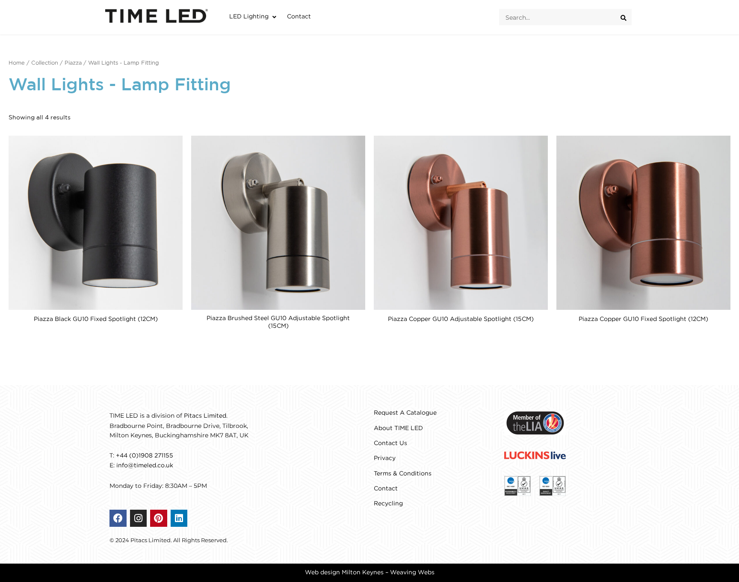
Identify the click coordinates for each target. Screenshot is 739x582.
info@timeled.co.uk (144, 465)
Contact (386, 488)
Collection (44, 63)
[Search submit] (626, 17)
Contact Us (390, 443)
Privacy (385, 458)
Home (17, 63)
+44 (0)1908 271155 (144, 455)
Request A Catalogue (405, 413)
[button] (254, 17)
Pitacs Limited (205, 416)
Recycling (388, 503)
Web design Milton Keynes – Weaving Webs (370, 572)
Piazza (73, 63)
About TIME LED (398, 428)
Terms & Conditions (403, 473)
